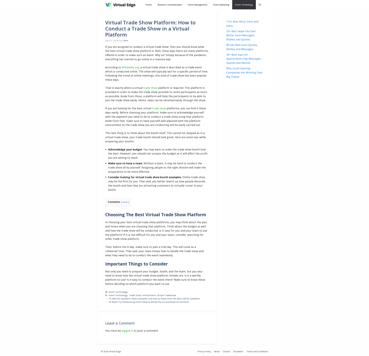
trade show (150, 88)
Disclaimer (238, 351)
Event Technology (244, 4)
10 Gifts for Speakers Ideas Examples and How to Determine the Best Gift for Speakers (154, 298)
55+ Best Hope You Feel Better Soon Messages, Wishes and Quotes (240, 35)
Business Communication (170, 4)
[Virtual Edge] (108, 4)
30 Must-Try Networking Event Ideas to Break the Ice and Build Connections (149, 301)
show (125, 202)
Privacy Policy (204, 351)
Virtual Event (149, 295)
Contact (226, 351)
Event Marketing (221, 4)
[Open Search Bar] (260, 4)
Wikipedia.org (130, 67)
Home (149, 4)
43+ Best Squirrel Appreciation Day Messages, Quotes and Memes (243, 59)
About (217, 351)
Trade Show (135, 295)
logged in (127, 330)
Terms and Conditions (257, 351)
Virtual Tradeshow (166, 295)
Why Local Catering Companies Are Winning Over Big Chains (244, 72)
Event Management (197, 4)
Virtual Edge (124, 4)
